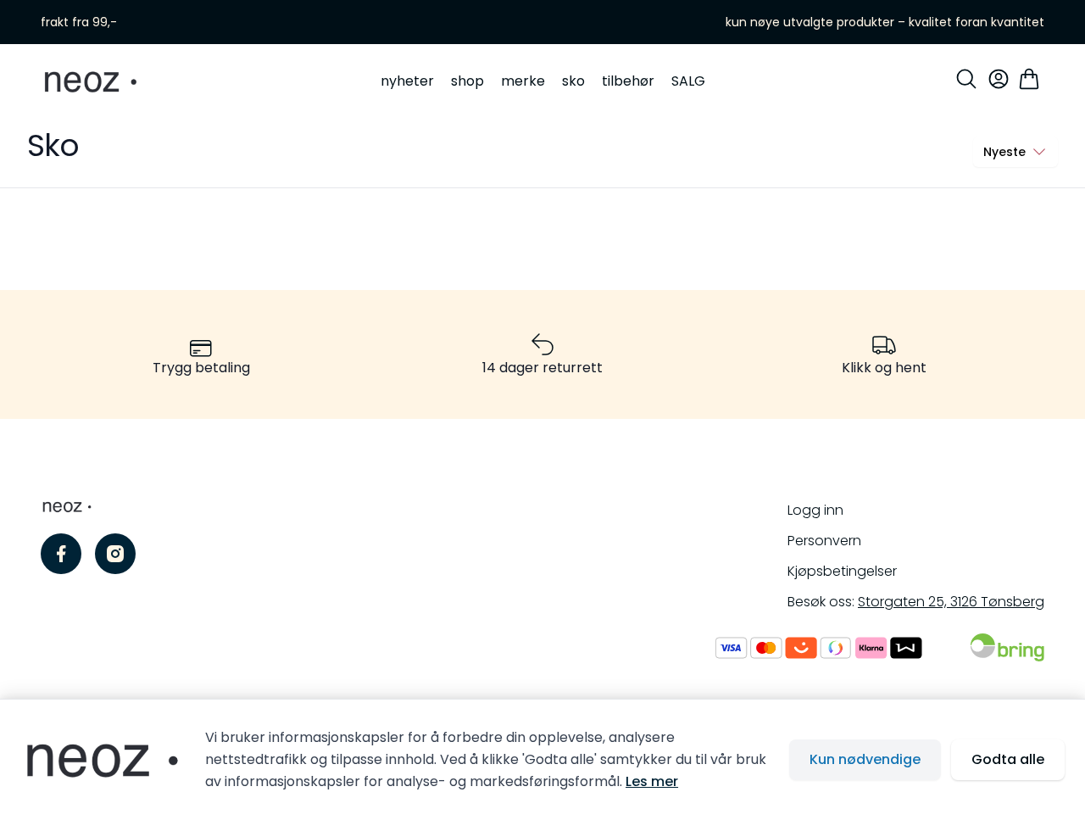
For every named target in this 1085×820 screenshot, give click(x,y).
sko (573, 81)
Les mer (652, 781)
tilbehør (628, 81)
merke (523, 81)
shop (467, 81)
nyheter (407, 81)
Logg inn (815, 510)
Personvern (824, 540)
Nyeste (1004, 151)
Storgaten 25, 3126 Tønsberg (951, 601)
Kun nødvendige (865, 759)
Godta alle (1007, 759)
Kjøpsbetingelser (842, 571)
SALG (688, 81)
